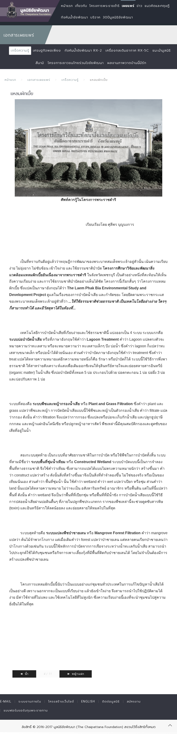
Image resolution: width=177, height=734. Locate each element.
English (88, 701)
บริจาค (95, 17)
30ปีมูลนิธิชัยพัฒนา (118, 17)
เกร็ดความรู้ (20, 50)
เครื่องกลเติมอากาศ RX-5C (127, 50)
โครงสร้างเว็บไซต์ (61, 701)
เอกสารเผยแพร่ (38, 80)
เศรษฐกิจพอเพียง (47, 50)
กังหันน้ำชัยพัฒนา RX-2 (83, 50)
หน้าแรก (10, 80)
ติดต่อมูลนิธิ (111, 701)
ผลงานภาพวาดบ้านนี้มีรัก (126, 63)
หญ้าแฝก (77, 674)
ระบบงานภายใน (29, 701)
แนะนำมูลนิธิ (162, 50)
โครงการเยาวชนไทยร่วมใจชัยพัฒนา (76, 63)
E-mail (5, 701)
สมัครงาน (134, 701)
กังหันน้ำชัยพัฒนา (74, 17)
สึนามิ (39, 63)
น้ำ (26, 674)
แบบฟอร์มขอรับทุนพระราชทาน (26, 710)
